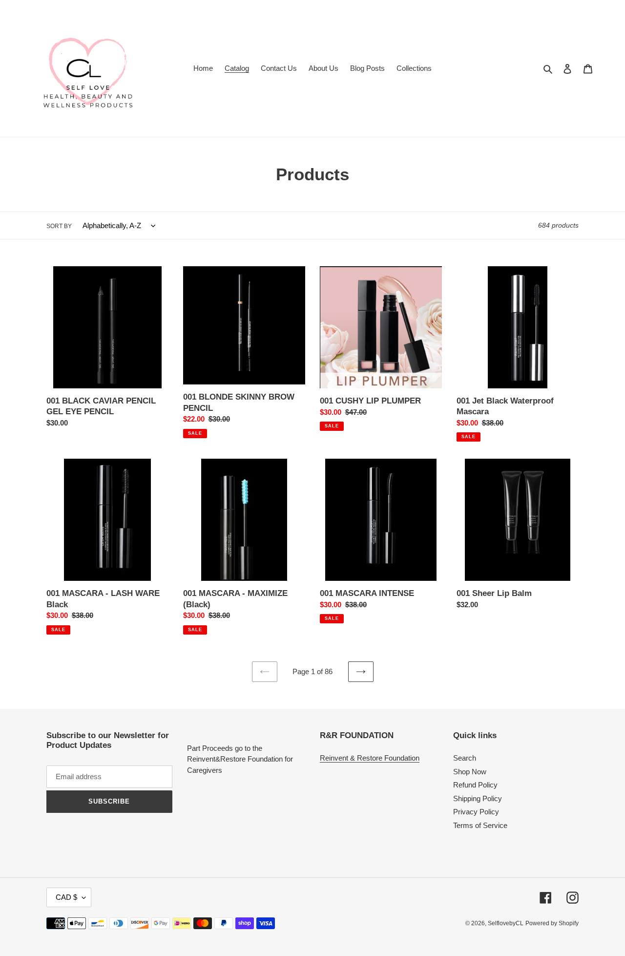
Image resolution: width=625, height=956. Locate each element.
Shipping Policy (477, 798)
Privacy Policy (476, 811)
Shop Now (469, 771)
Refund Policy (475, 785)
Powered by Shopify (552, 923)
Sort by (59, 226)
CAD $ (66, 897)
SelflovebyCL (505, 923)
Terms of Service (480, 825)
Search (464, 758)
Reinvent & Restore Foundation (369, 758)
